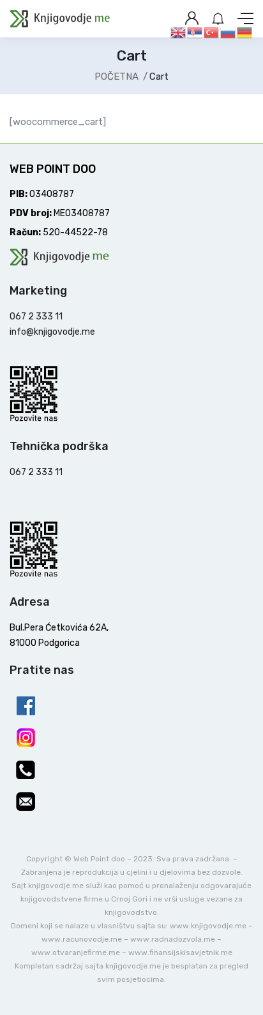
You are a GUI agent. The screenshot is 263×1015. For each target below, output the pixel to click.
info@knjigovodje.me (52, 331)
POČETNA (116, 76)
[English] (178, 32)
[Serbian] (195, 32)
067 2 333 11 (36, 316)
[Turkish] (212, 32)
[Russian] (228, 32)
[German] (245, 32)
